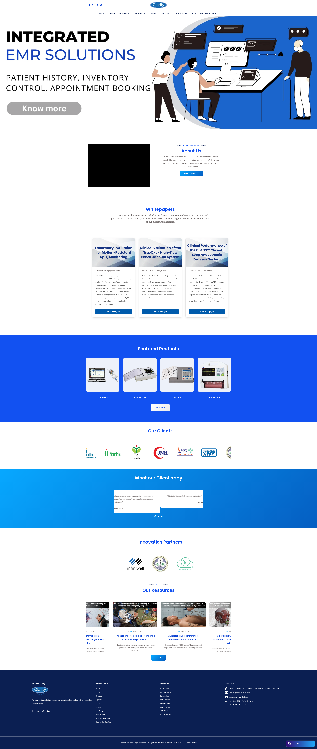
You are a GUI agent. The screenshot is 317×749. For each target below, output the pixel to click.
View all (158, 658)
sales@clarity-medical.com (238, 697)
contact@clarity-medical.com (239, 693)
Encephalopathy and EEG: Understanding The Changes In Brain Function (158, 640)
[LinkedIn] (97, 5)
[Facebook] (90, 5)
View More (160, 407)
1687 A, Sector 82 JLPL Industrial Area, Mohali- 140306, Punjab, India (254, 688)
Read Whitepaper (113, 312)
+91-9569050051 (235, 705)
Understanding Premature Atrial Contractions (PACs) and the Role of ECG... (110, 640)
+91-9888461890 (235, 701)
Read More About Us (191, 173)
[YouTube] (101, 5)
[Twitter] (93, 5)
